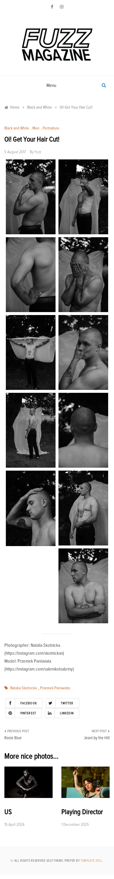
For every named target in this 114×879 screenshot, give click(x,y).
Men (35, 128)
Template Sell (91, 860)
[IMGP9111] (31, 508)
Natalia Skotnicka (23, 688)
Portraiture (51, 128)
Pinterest (28, 713)
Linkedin (67, 713)
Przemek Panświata (55, 688)
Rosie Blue (13, 738)
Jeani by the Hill (97, 738)
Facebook (28, 703)
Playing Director (82, 812)
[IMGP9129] (83, 196)
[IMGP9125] (31, 352)
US (8, 812)
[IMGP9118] (31, 430)
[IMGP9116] (31, 274)
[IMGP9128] (83, 274)
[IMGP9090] (83, 585)
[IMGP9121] (83, 352)
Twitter (67, 703)
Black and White (16, 128)
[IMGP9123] (31, 196)
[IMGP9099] (83, 508)
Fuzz (37, 152)
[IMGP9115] (83, 430)
